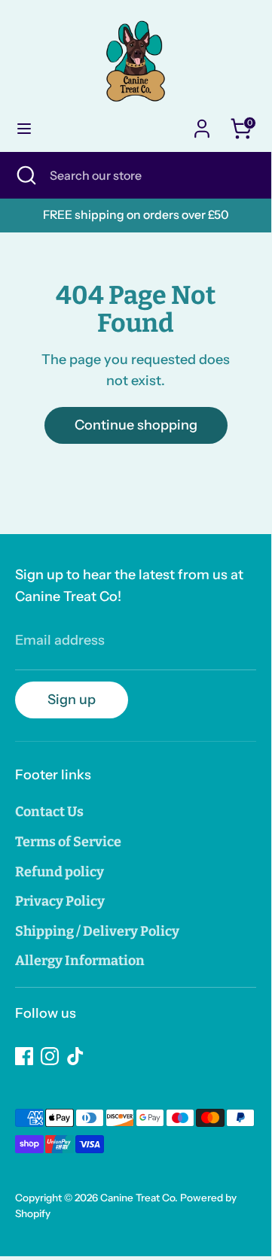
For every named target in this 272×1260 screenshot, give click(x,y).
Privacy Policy (60, 901)
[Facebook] (24, 1056)
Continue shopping (136, 425)
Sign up (71, 699)
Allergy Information (80, 960)
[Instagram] (50, 1056)
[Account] (202, 124)
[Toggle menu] (24, 128)
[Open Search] (24, 175)
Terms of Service (68, 841)
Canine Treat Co (137, 1198)
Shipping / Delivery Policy (97, 931)
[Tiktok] (75, 1056)
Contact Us (49, 811)
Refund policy (59, 872)
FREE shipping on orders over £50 (136, 215)
